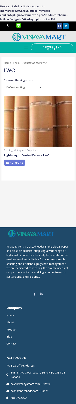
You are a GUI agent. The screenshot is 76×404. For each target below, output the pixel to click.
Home (7, 62)
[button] (26, 48)
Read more (14, 162)
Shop (16, 62)
